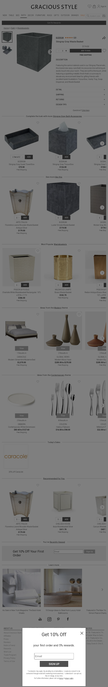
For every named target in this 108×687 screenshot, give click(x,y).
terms (61, 678)
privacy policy (69, 678)
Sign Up (54, 663)
